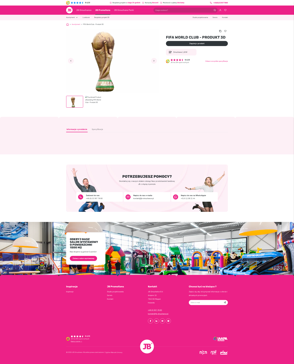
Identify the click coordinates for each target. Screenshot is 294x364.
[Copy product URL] (220, 31)
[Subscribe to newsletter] (225, 302)
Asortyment (76, 24)
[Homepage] (69, 10)
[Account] (220, 10)
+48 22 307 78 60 (155, 310)
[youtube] (162, 320)
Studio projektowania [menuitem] (200, 17)
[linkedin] (156, 320)
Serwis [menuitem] (215, 17)
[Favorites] (225, 10)
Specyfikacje (97, 129)
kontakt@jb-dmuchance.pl (158, 314)
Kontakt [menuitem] (225, 17)
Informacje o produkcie (77, 129)
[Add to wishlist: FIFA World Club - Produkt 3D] (225, 31)
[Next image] (154, 61)
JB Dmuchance (84, 10)
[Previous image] (71, 61)
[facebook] (150, 320)
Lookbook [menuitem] (86, 17)
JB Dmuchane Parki (124, 10)
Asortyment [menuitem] (70, 17)
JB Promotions (102, 10)
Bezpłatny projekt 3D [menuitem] (101, 17)
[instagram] (168, 320)
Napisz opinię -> (76, 341)
